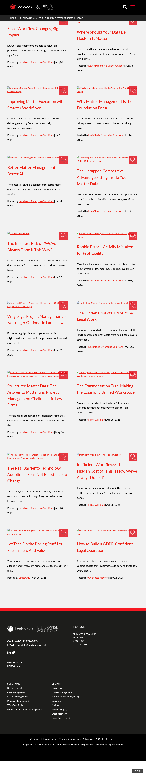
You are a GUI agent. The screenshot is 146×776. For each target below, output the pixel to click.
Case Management (16, 692)
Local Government (61, 718)
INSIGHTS (78, 637)
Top (138, 770)
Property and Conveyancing (65, 696)
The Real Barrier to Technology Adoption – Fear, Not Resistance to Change (37, 474)
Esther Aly (24, 577)
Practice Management (18, 700)
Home (35, 738)
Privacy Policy (50, 738)
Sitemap (89, 738)
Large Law (57, 688)
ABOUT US (78, 641)
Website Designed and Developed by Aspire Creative (97, 744)
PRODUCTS (79, 626)
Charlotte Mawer (98, 577)
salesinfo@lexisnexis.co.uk (26, 645)
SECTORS (57, 683)
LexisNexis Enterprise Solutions (36, 62)
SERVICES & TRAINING (84, 634)
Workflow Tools (15, 705)
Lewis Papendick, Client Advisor (106, 65)
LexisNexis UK (14, 662)
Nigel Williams (96, 419)
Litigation (56, 700)
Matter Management (17, 696)
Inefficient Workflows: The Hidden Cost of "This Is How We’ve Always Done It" (107, 471)
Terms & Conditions (71, 738)
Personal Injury (59, 709)
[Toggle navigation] (131, 6)
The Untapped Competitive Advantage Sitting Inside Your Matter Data (102, 177)
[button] (132, 6)
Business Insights (15, 688)
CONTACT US (80, 644)
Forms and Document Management (24, 709)
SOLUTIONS (13, 683)
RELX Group (13, 666)
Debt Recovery (59, 713)
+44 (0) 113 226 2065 (22, 641)
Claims (55, 705)
